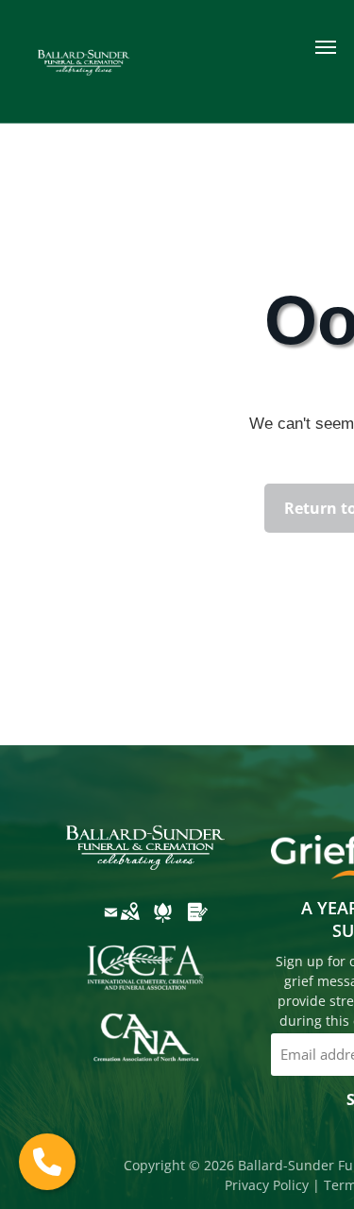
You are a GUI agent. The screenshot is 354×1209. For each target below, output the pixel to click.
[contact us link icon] (111, 925)
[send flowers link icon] (162, 925)
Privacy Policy (267, 1185)
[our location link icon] (129, 925)
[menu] (326, 47)
